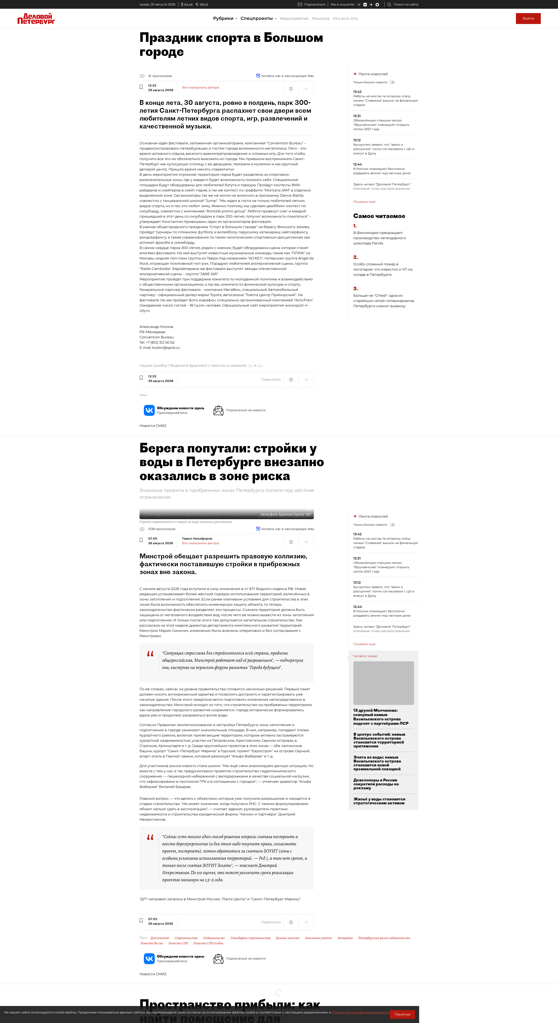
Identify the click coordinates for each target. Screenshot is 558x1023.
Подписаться (314, 4)
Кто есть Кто (345, 18)
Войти (528, 18)
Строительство (186, 938)
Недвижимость (214, 938)
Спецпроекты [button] (257, 18)
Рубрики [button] (224, 18)
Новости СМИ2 (153, 426)
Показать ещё (364, 202)
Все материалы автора (200, 87)
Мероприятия (294, 18)
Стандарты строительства (250, 938)
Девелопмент (160, 938)
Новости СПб (178, 943)
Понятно (402, 1014)
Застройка (345, 938)
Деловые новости (287, 938)
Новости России (152, 943)
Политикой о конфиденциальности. (361, 1012)
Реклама (321, 18)
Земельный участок (318, 938)
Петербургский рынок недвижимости (384, 938)
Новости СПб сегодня (208, 943)
